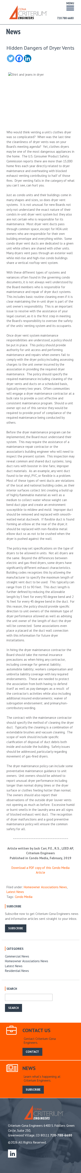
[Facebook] (19, 58)
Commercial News (17, 956)
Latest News (15, 892)
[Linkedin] (27, 58)
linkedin (12, 1153)
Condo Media (23, 897)
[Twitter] (10, 58)
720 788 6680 (65, 18)
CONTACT (32, 1052)
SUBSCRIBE (15, 928)
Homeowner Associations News (45, 887)
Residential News (17, 971)
